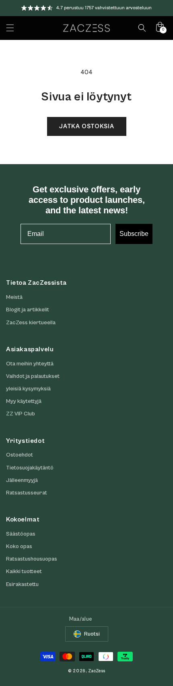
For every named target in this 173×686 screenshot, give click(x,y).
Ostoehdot (19, 455)
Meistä (14, 297)
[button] (10, 28)
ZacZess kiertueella (31, 322)
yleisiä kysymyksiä (28, 389)
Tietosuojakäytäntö (30, 468)
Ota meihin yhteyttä (30, 364)
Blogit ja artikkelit (27, 310)
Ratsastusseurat (26, 493)
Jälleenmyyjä (22, 480)
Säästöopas (20, 534)
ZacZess (96, 670)
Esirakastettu (22, 584)
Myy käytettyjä (23, 401)
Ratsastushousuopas (31, 559)
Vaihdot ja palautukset (33, 376)
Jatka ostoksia (86, 126)
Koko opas (19, 546)
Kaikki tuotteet (24, 571)
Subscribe (133, 233)
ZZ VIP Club (20, 414)
